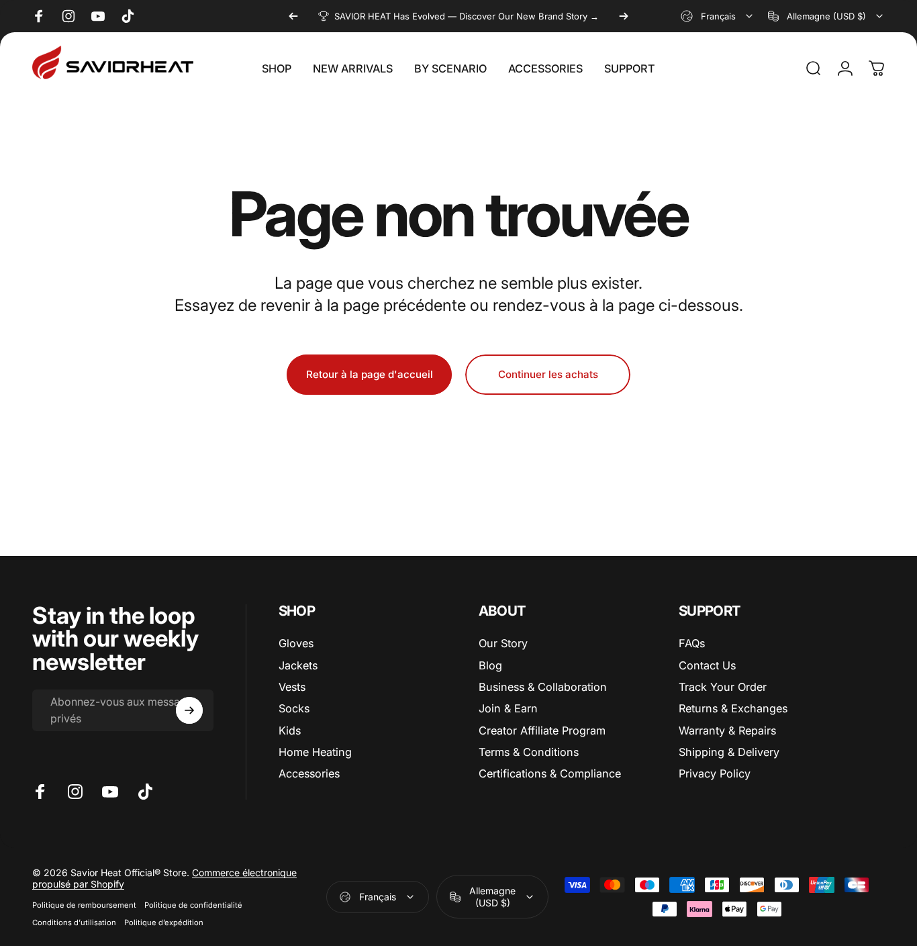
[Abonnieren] (189, 710)
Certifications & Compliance (550, 774)
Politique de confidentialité (193, 905)
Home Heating (315, 752)
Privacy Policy (715, 774)
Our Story (503, 643)
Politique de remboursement (84, 905)
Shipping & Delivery (729, 752)
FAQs (692, 643)
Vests (292, 687)
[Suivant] (623, 16)
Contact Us (707, 665)
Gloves (296, 643)
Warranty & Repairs (727, 730)
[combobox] (718, 16)
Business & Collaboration (543, 687)
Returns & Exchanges (733, 708)
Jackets (298, 665)
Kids (290, 730)
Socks (294, 708)
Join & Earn (508, 708)
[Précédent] (293, 16)
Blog (490, 665)
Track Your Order (723, 687)
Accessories (309, 774)
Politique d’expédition (163, 922)
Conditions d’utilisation (74, 922)
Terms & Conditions (529, 752)
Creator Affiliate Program (542, 730)
